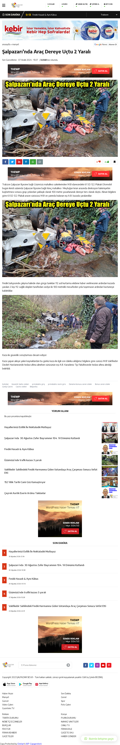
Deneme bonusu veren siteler (80, 384)
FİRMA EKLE (66, 729)
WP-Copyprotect (34, 744)
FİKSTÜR (6, 729)
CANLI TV (65, 725)
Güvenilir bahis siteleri (20, 384)
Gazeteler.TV (8, 708)
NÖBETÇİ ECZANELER (12, 721)
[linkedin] (19, 162)
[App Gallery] (41, 684)
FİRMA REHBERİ (9, 732)
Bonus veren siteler (102, 384)
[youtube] (103, 665)
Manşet (15, 44)
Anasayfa (6, 44)
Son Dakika (66, 693)
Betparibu (33, 387)
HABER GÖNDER (68, 736)
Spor (63, 701)
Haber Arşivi (7, 693)
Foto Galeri (66, 704)
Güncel (5, 701)
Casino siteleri (21, 387)
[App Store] (9, 684)
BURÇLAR (6, 725)
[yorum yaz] (40, 162)
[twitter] (12, 162)
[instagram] (97, 665)
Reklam (5, 714)
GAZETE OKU (67, 732)
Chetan (20, 744)
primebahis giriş (38, 384)
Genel (63, 697)
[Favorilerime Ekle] (114, 162)
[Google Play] (25, 684)
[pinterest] (26, 162)
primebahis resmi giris (57, 384)
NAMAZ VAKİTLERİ (70, 721)
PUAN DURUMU (68, 718)
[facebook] (5, 162)
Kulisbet (5, 384)
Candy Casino (7, 387)
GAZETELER (8, 736)
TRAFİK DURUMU (10, 718)
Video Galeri (7, 704)
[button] (99, 738)
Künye (64, 714)
